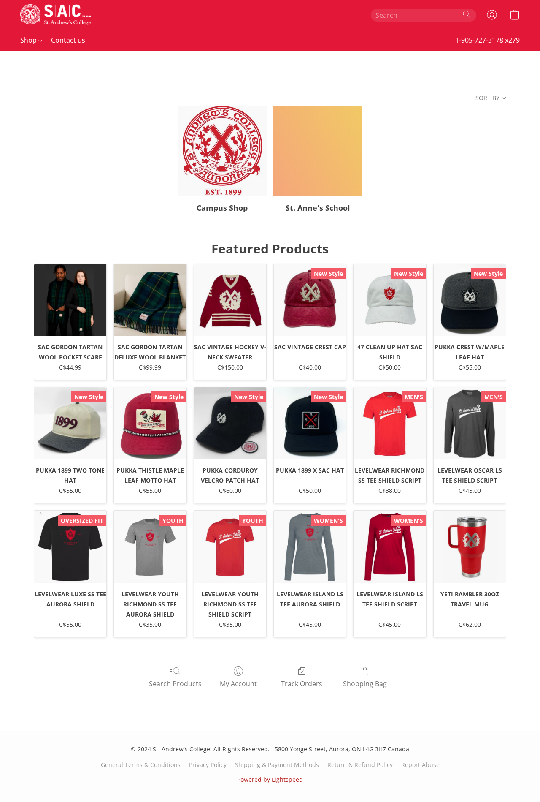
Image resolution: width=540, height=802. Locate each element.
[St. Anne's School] (317, 151)
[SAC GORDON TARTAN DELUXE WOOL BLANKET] (150, 300)
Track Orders (301, 683)
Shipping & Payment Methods (277, 765)
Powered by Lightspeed (270, 779)
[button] (55, 14)
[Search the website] (466, 14)
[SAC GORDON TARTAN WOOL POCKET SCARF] (70, 300)
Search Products (175, 683)
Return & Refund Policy (360, 765)
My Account (238, 683)
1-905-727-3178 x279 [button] (487, 40)
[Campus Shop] (222, 151)
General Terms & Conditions (141, 765)
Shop (29, 40)
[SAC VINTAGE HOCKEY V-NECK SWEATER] (230, 300)
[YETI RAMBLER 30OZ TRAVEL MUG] (470, 547)
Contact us (68, 40)
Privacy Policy (208, 765)
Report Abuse (420, 765)
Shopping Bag (365, 683)
